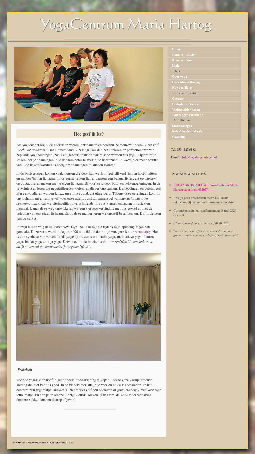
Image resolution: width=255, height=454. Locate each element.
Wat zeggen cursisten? (187, 115)
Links (176, 65)
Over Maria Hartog (186, 82)
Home (176, 49)
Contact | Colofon (184, 55)
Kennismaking (182, 60)
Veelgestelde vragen (186, 109)
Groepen (178, 98)
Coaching (179, 137)
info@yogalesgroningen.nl (199, 157)
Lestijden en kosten (185, 104)
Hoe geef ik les (182, 87)
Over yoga (179, 76)
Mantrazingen (182, 126)
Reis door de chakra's (187, 131)
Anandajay (142, 231)
